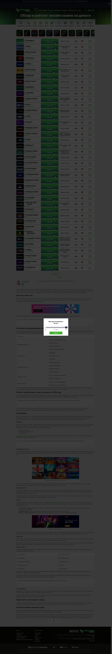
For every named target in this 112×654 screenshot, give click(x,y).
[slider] (66, 327)
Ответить (56, 333)
